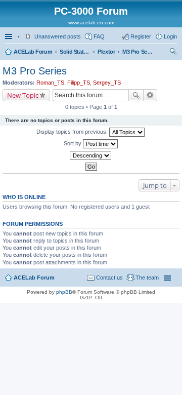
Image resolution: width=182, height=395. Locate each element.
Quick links (9, 36)
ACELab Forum (33, 52)
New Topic (22, 95)
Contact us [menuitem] (109, 277)
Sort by (73, 143)
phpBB (64, 292)
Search (136, 95)
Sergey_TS (107, 83)
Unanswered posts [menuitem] (57, 36)
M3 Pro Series (137, 52)
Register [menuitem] (140, 36)
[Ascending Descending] (91, 155)
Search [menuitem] (173, 53)
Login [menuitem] (170, 36)
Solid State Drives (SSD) (75, 52)
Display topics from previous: (72, 132)
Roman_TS (50, 83)
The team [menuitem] (147, 277)
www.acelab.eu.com (91, 22)
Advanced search (150, 95)
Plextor (106, 52)
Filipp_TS (78, 83)
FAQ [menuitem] (99, 36)
